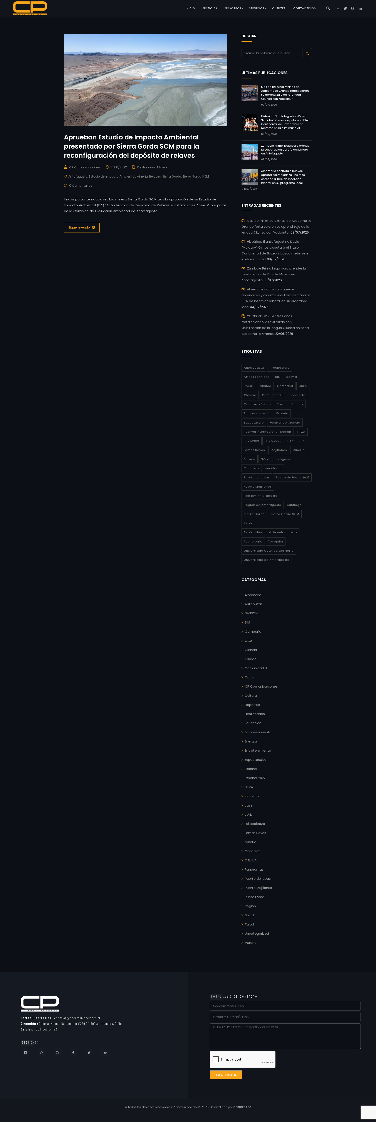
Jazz (248, 805)
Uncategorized (257, 933)
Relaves (155, 176)
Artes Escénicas (257, 377)
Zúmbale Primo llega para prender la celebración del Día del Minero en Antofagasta (286, 150)
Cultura (297, 404)
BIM (278, 377)
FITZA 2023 (273, 441)
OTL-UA (251, 860)
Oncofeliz (251, 468)
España (282, 413)
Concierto (297, 395)
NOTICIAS (210, 8)
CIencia (250, 395)
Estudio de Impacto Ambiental (112, 176)
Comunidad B (273, 395)
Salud (249, 915)
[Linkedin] (25, 1052)
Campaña (285, 386)
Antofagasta (77, 176)
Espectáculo (254, 422)
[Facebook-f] (73, 1052)
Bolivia (291, 377)
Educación (253, 723)
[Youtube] (105, 1052)
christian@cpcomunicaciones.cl (60, 1018)
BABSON (251, 613)
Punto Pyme (254, 897)
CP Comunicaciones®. (186, 1107)
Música (249, 459)
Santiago (294, 505)
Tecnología (253, 541)
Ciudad (251, 659)
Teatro (249, 523)
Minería (162, 167)
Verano (251, 942)
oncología (273, 468)
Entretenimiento (258, 750)
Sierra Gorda (171, 176)
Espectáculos (256, 759)
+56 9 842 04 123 (39, 1029)
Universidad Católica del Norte (269, 551)
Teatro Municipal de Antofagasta (270, 532)
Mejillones (279, 450)
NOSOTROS (233, 8)
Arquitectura (280, 368)
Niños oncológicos (276, 459)
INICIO (190, 8)
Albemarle (253, 595)
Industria (252, 796)
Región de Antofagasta (262, 505)
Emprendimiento (257, 413)
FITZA (301, 432)
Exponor (251, 768)
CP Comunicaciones (84, 167)
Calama (264, 386)
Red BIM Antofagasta (260, 496)
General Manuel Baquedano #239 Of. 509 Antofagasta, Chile (71, 1023)
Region (250, 906)
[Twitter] (89, 1052)
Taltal (249, 924)
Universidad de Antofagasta (266, 560)
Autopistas (254, 604)
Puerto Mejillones (258, 487)
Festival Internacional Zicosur (267, 432)
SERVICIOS (256, 8)
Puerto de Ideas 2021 (292, 477)
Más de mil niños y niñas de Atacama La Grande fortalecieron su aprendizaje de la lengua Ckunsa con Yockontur (285, 93)
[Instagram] (57, 1052)
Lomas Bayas (254, 450)
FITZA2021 (251, 441)
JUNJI (249, 814)
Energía (251, 741)
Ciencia (251, 649)
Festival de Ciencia (285, 422)
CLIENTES (278, 8)
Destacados (146, 167)
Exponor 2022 (255, 778)
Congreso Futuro (257, 404)
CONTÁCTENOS (304, 8)
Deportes (252, 704)
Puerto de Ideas (257, 477)
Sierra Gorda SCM (196, 176)
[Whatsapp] (41, 1052)
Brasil (248, 386)
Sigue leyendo (79, 227)
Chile (303, 386)
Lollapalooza (255, 823)
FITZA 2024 (296, 441)
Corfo (281, 404)
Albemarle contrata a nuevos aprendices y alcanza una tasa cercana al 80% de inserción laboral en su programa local (283, 177)
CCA (248, 640)
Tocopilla (275, 541)
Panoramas (254, 869)
